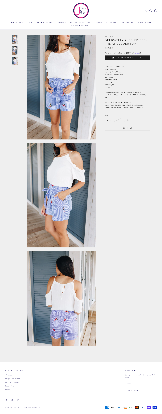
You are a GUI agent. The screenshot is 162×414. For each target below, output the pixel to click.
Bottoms (62, 22)
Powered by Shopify (32, 407)
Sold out (127, 128)
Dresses (98, 22)
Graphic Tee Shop (45, 22)
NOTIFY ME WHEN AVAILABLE (130, 58)
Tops (30, 22)
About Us (8, 375)
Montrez (109, 36)
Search (7, 390)
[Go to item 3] (15, 61)
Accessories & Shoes (81, 25)
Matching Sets (144, 22)
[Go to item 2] (15, 50)
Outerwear (127, 22)
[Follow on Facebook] (6, 400)
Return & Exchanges (12, 382)
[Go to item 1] (15, 39)
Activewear (112, 22)
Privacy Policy (10, 386)
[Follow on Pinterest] (18, 400)
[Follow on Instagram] (12, 400)
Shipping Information (12, 379)
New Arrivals (17, 22)
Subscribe (133, 391)
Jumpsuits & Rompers (80, 22)
